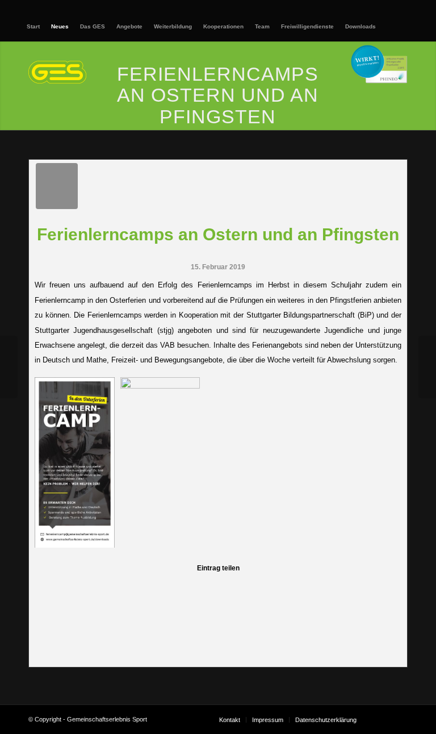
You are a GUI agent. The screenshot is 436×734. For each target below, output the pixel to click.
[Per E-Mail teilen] (380, 587)
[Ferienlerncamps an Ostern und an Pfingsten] (57, 186)
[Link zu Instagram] (399, 719)
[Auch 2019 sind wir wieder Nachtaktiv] (9, 367)
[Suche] (389, 26)
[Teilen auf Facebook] (55, 587)
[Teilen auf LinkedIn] (218, 587)
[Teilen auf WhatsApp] (136, 587)
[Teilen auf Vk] (299, 587)
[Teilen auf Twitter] (96, 587)
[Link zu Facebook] (382, 719)
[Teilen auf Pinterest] (177, 587)
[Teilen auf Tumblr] (258, 587)
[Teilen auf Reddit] (340, 587)
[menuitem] (33, 26)
